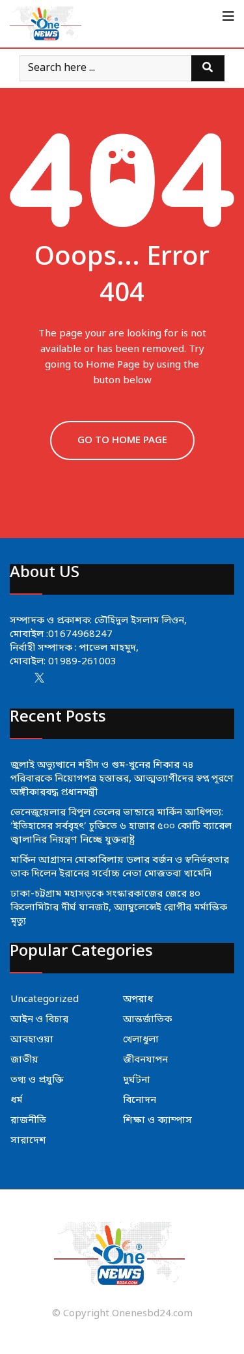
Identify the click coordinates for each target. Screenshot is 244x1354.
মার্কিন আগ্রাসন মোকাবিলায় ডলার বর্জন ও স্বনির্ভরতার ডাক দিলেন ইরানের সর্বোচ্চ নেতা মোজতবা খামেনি (119, 867)
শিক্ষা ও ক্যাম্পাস (157, 1120)
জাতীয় (24, 1059)
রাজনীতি (28, 1120)
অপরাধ (138, 999)
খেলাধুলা (141, 1039)
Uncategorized (44, 999)
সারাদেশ (28, 1140)
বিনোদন (139, 1100)
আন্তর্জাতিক (147, 1019)
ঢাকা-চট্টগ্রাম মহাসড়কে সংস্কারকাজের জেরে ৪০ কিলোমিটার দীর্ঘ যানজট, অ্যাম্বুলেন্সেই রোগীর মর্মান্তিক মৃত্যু (118, 907)
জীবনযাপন (145, 1059)
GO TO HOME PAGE (122, 440)
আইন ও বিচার (39, 1019)
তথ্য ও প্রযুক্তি (37, 1080)
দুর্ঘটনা (136, 1080)
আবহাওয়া (31, 1039)
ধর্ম (16, 1100)
